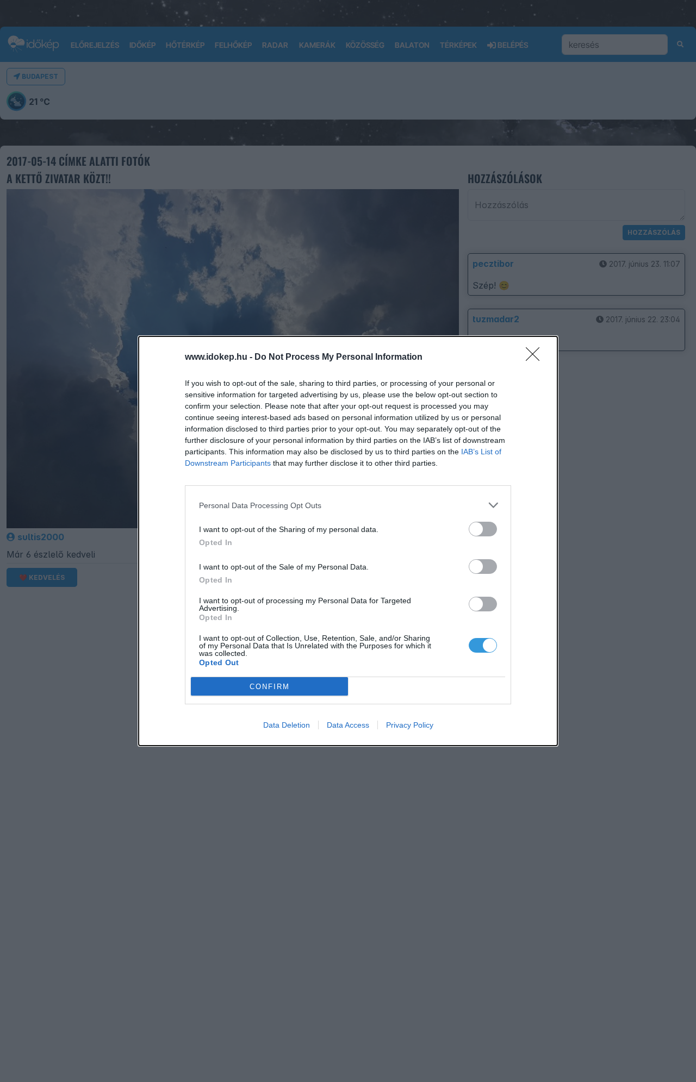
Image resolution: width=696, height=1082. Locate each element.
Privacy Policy (409, 725)
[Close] (536, 357)
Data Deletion (286, 725)
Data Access (348, 725)
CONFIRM (270, 687)
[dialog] (348, 541)
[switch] (483, 529)
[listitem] (348, 505)
